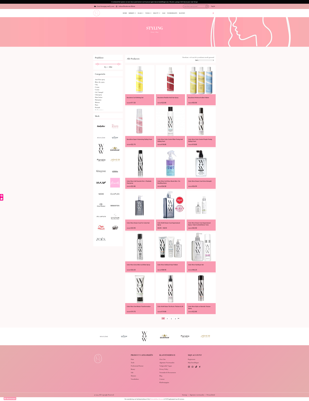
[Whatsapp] (193, 367)
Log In (213, 6)
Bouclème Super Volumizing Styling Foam (139, 139)
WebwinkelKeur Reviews (156, 399)
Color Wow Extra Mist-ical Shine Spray (138, 265)
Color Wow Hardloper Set (196, 265)
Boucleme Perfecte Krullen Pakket (198, 97)
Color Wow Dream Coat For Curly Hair (138, 223)
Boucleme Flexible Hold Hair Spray (167, 97)
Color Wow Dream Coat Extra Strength (200, 181)
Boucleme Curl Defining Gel (135, 97)
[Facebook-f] (200, 367)
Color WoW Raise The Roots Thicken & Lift (170, 306)
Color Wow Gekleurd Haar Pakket (167, 265)
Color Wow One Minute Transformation (138, 306)
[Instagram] (189, 367)
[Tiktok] (196, 367)
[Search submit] (207, 6)
